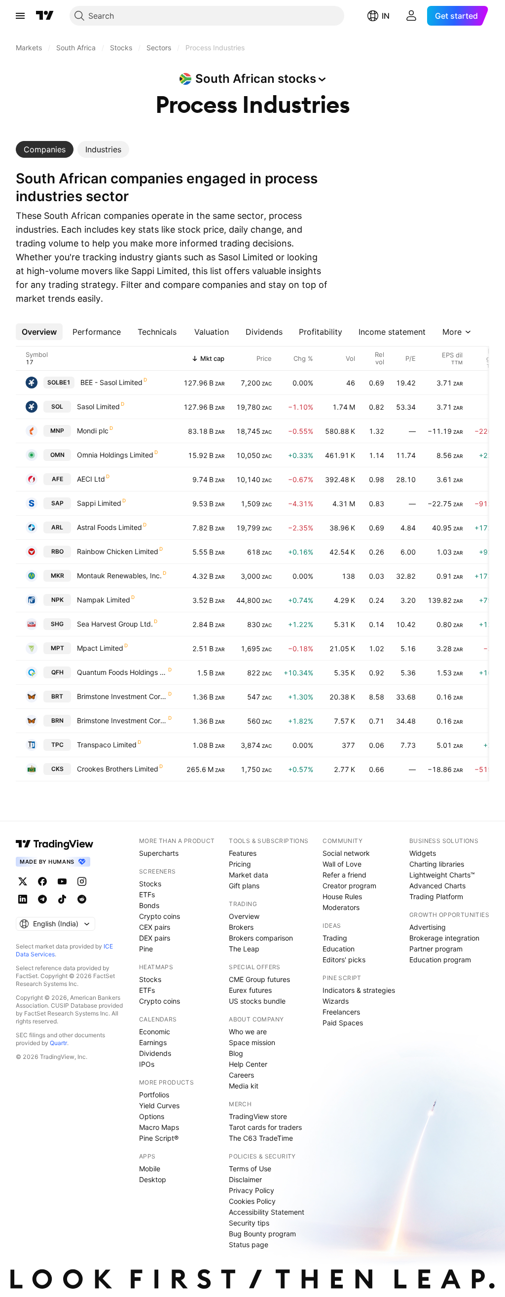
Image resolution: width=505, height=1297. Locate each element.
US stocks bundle (257, 1001)
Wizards (336, 1001)
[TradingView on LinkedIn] (23, 899)
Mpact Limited (100, 648)
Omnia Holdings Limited (115, 455)
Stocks (150, 883)
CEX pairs (154, 927)
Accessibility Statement (266, 1212)
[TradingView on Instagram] (82, 881)
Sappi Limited (99, 503)
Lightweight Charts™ (442, 875)
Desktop (152, 1179)
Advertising (427, 927)
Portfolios (154, 1094)
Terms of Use (250, 1168)
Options (151, 1116)
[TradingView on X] (23, 881)
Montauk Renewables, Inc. (119, 575)
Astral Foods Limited (109, 527)
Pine (146, 949)
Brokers (241, 927)
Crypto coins (159, 916)
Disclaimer (245, 1179)
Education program (440, 959)
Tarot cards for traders (265, 1127)
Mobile (149, 1168)
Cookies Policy (252, 1201)
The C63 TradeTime (261, 1138)
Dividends (155, 1053)
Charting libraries (436, 864)
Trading (335, 938)
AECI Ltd (91, 479)
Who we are (248, 1031)
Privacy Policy (251, 1190)
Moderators (341, 907)
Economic (154, 1031)
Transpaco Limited (107, 744)
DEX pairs (154, 938)
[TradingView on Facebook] (42, 881)
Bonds (149, 905)
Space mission (252, 1042)
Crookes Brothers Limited (117, 769)
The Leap (244, 949)
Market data (248, 875)
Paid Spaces (343, 1022)
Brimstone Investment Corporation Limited (122, 696)
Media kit (243, 1086)
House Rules (342, 896)
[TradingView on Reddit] (82, 899)
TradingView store (258, 1116)
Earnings (153, 1042)
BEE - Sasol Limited (111, 382)
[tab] (44, 149)
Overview (244, 916)
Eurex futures (250, 990)
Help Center (248, 1064)
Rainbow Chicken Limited (117, 551)
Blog (236, 1053)
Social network (346, 853)
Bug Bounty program (262, 1233)
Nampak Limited (103, 600)
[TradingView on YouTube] (62, 881)
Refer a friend (344, 875)
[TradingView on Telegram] (42, 899)
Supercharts (159, 853)
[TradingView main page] (45, 16)
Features (242, 853)
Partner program (436, 949)
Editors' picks (344, 959)
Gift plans (244, 885)
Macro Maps (159, 1127)
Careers (241, 1075)
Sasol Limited (98, 406)
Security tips (249, 1223)
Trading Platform (436, 896)
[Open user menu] (411, 16)
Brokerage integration (444, 938)
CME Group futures (259, 979)
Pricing (240, 864)
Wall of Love (342, 864)
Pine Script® (159, 1138)
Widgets (422, 853)
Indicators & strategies (359, 990)
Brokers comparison (261, 938)
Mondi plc (92, 430)
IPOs (146, 1064)
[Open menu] (20, 16)
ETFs (147, 894)
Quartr (58, 1043)
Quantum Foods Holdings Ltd (122, 672)
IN (386, 16)
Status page (248, 1244)
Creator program (349, 885)
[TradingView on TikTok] (62, 899)
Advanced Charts (437, 885)
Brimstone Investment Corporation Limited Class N (122, 720)
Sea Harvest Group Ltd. (115, 624)
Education (339, 949)
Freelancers (341, 1012)
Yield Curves (159, 1105)
